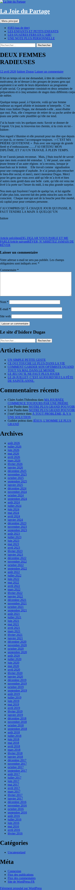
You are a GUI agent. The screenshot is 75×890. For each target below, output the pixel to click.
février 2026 (15, 464)
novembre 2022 (17, 561)
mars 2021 (14, 631)
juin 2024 (13, 509)
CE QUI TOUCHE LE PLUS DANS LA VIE (36, 363)
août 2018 (14, 732)
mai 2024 (13, 512)
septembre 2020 (17, 652)
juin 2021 (13, 620)
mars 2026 (14, 460)
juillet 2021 (14, 617)
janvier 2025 (15, 485)
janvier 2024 (15, 519)
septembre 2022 (17, 568)
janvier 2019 (15, 715)
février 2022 (15, 593)
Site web (5, 316)
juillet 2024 (14, 505)
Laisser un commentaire (49, 71)
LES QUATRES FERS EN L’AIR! (29, 34)
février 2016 (15, 833)
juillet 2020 (14, 659)
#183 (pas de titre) (19, 27)
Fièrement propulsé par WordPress (21, 888)
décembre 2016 (17, 802)
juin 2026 (13, 450)
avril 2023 (14, 547)
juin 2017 (13, 781)
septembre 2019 (17, 690)
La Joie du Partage (25, 11)
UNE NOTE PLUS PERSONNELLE (31, 38)
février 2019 (15, 711)
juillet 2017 (14, 777)
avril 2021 (14, 627)
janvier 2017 (15, 798)
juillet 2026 (14, 446)
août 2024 (14, 502)
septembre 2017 (17, 770)
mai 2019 (13, 704)
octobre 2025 (16, 478)
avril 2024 (14, 516)
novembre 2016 (17, 805)
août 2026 (14, 443)
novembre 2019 (17, 683)
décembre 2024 (17, 488)
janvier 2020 (15, 676)
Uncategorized (16, 852)
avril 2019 (14, 708)
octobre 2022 (16, 565)
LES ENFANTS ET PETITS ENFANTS (33, 31)
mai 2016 (13, 826)
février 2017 (15, 795)
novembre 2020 (17, 645)
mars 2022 (14, 589)
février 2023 (15, 551)
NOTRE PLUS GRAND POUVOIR (52, 406)
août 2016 (14, 816)
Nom (4, 302)
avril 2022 (14, 586)
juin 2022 (13, 579)
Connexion (14, 871)
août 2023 (14, 533)
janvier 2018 (15, 756)
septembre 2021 (17, 610)
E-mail (5, 309)
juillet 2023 (14, 537)
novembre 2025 (17, 474)
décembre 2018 (17, 718)
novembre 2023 (17, 526)
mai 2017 (13, 784)
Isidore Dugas (25, 71)
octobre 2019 (16, 687)
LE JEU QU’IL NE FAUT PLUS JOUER (34, 373)
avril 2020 (14, 669)
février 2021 (15, 634)
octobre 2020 (16, 648)
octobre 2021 (16, 606)
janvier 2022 (15, 596)
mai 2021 (13, 624)
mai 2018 (13, 742)
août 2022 (14, 572)
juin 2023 (13, 540)
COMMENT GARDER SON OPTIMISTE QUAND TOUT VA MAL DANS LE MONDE (41, 368)
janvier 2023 (15, 554)
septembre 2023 (17, 530)
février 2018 (15, 753)
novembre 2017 (17, 763)
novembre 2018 (17, 722)
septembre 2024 (17, 498)
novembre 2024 (17, 491)
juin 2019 (13, 701)
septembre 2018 (17, 728)
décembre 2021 (17, 600)
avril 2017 (14, 788)
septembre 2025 (17, 481)
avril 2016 (14, 830)
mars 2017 (14, 791)
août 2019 (14, 694)
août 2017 (14, 774)
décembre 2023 (17, 523)
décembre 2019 (17, 680)
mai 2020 (13, 666)
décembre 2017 (17, 760)
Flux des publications (20, 874)
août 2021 (14, 613)
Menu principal (10, 21)
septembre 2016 (17, 812)
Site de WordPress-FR (21, 881)
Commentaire (9, 270)
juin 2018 (13, 739)
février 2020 (15, 673)
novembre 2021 (17, 603)
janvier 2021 (15, 638)
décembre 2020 (17, 641)
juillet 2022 (14, 575)
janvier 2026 (15, 467)
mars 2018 (14, 749)
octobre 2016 (16, 809)
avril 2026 (14, 457)
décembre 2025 (17, 471)
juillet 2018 (14, 735)
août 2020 (14, 655)
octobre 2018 (16, 725)
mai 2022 (13, 582)
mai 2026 (13, 453)
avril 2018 (14, 746)
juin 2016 (13, 823)
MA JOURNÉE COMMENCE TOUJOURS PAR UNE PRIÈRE (38, 401)
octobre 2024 (16, 495)
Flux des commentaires (22, 878)
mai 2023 (13, 544)
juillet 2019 (14, 697)
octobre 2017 (16, 767)
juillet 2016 (14, 819)
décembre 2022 (17, 558)
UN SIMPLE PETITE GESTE (27, 359)
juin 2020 (13, 662)
